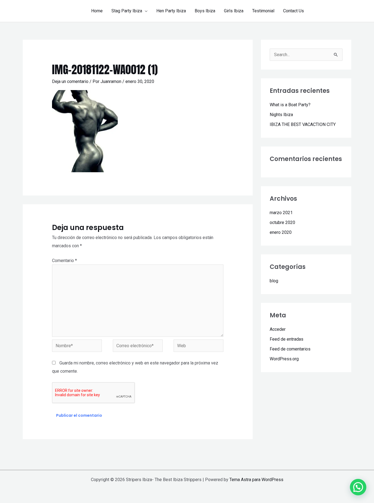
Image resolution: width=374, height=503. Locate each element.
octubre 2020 (282, 222)
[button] (145, 11)
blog (274, 280)
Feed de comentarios (290, 349)
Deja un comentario (70, 81)
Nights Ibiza (281, 114)
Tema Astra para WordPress (256, 479)
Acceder (278, 329)
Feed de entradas (286, 339)
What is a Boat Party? (290, 104)
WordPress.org (284, 358)
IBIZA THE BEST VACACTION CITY (303, 124)
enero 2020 (281, 232)
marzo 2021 (281, 212)
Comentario (64, 260)
